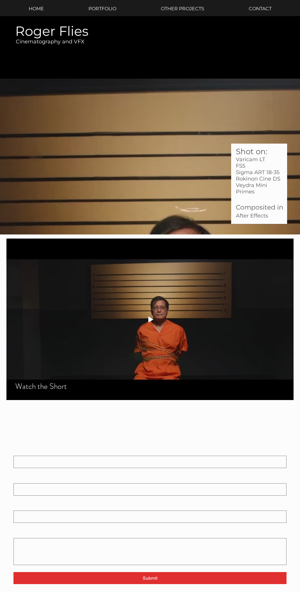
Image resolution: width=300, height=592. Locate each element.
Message (23, 532)
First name (24, 450)
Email (19, 505)
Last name (23, 477)
